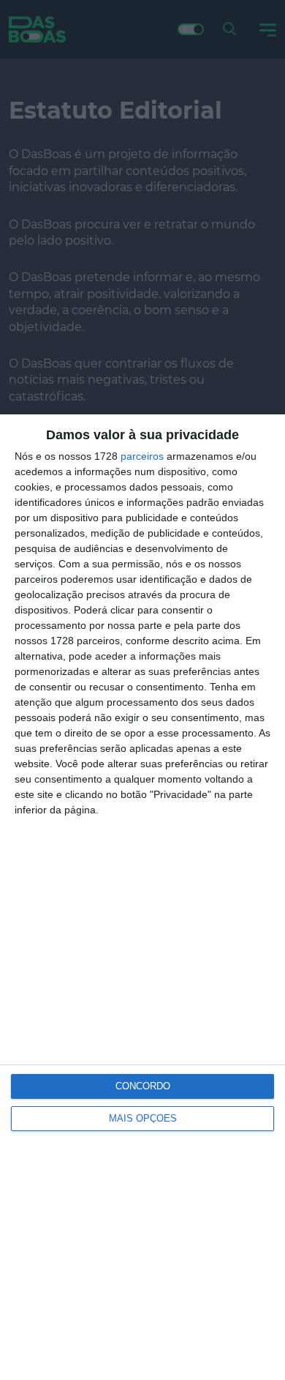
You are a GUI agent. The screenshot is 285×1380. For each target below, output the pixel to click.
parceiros (142, 456)
